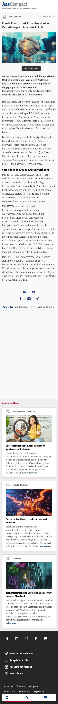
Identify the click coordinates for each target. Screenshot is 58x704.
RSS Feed (8, 686)
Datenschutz (24, 691)
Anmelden (8, 307)
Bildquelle (34, 686)
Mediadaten (16, 673)
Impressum (9, 691)
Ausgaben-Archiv (19, 660)
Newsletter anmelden (21, 653)
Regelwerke (39, 691)
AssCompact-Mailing (21, 667)
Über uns (21, 686)
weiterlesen (32, 473)
